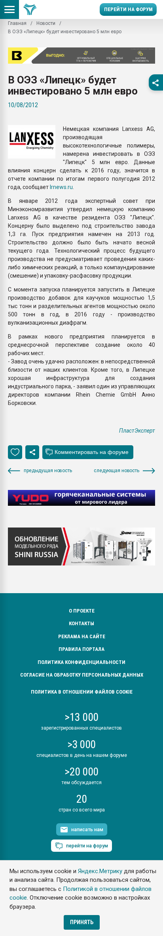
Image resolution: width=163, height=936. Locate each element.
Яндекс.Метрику (100, 871)
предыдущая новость (48, 470)
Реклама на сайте (81, 636)
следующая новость (116, 470)
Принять (81, 922)
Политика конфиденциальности (81, 662)
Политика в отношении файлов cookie (82, 692)
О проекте (82, 611)
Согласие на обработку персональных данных (81, 675)
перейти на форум (87, 846)
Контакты (81, 623)
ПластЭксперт (137, 430)
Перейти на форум (128, 9)
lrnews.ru (61, 187)
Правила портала (81, 649)
